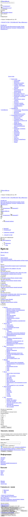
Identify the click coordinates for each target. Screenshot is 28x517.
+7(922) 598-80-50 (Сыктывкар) (9, 496)
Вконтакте (8, 243)
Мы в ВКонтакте (23, 22)
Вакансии (8, 27)
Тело (2, 261)
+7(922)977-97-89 (5, 22)
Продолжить (24, 510)
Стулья (20, 265)
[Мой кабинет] (1, 206)
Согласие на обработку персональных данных (12, 499)
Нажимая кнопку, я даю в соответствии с (13, 448)
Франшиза (3, 464)
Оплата (2, 459)
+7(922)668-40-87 (14, 22)
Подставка (12, 265)
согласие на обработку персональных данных (10, 509)
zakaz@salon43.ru (6, 240)
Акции (22, 26)
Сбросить (9, 427)
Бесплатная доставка (15, 26)
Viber (6, 245)
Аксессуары (8, 259)
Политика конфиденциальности (9, 463)
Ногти (20, 260)
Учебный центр (20, 27)
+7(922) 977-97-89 (5, 495)
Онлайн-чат (4, 25)
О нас (2, 460)
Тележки (24, 265)
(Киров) (12, 495)
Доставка (3, 457)
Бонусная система (5, 26)
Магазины (3, 27)
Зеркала (3, 265)
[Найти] (1, 4)
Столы (16, 265)
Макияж (16, 260)
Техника (9, 260)
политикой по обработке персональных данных (10, 512)
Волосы (3, 259)
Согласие (13, 27)
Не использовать (6, 259)
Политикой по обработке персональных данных (13, 449)
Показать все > (4, 29)
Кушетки (7, 265)
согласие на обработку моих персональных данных (13, 447)
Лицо (13, 260)
